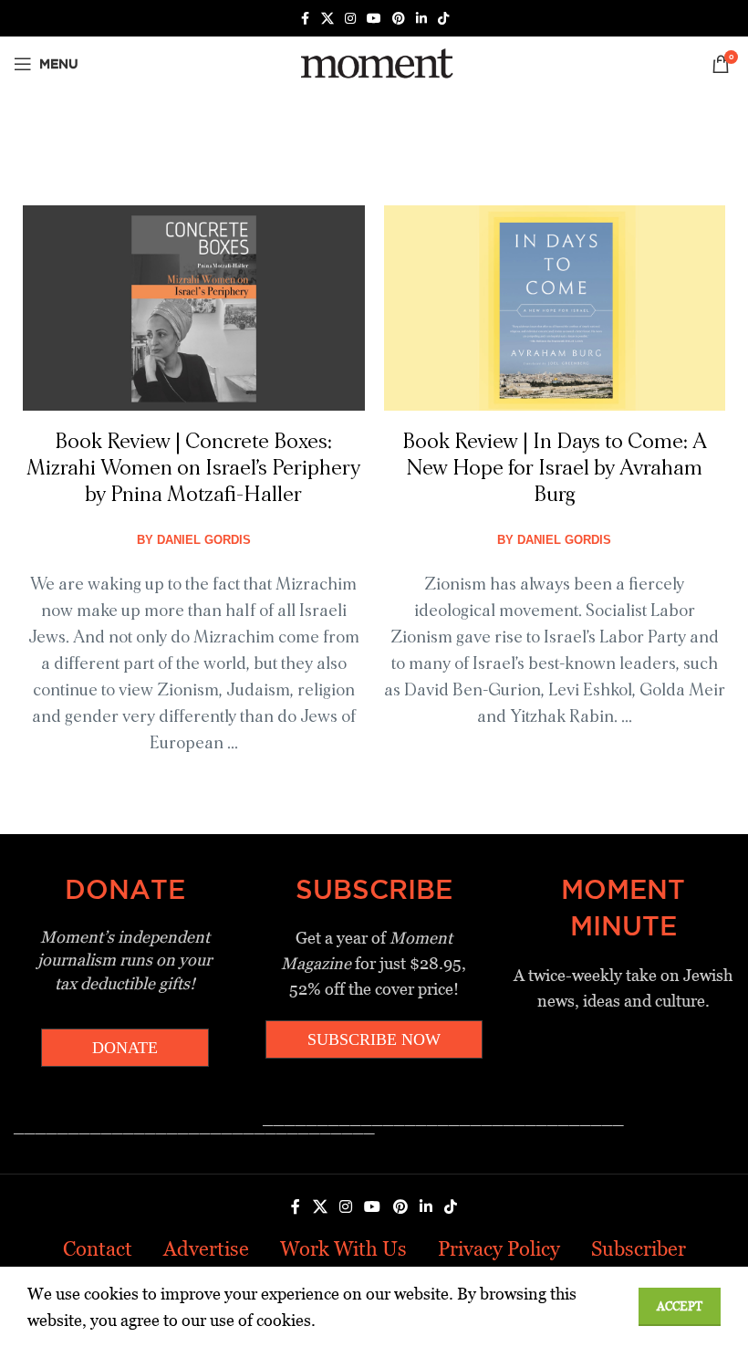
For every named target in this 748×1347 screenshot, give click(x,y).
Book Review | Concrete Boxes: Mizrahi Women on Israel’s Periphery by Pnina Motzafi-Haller (193, 468)
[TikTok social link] (443, 18)
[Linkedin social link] (421, 18)
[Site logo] (373, 62)
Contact (97, 1248)
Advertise (206, 1248)
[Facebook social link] (305, 18)
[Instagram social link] (350, 18)
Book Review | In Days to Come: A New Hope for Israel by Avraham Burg (554, 468)
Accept (679, 1306)
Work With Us (343, 1248)
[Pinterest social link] (398, 18)
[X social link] (327, 18)
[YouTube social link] (374, 18)
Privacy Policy (499, 1248)
